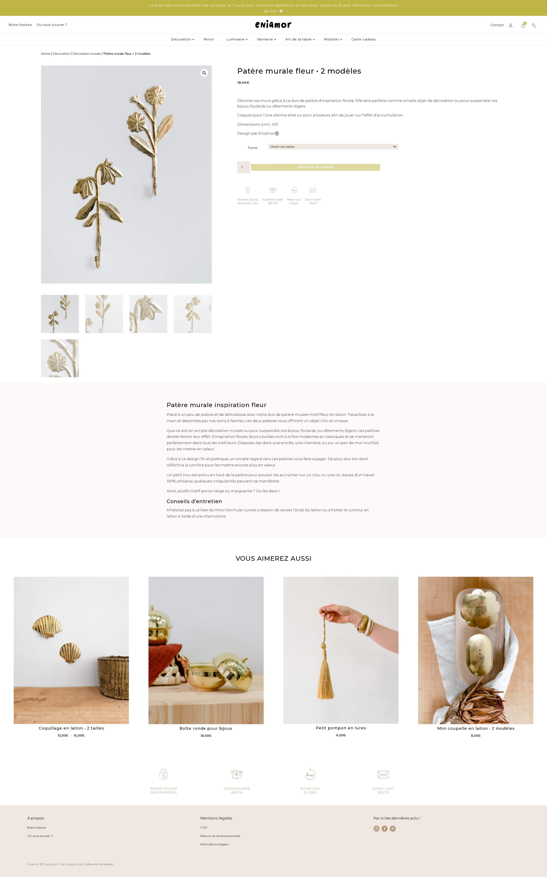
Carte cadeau (363, 39)
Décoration (181, 39)
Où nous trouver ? (52, 25)
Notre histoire (20, 25)
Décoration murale (87, 54)
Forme (252, 148)
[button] (204, 73)
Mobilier (331, 39)
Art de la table (298, 39)
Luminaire (235, 39)
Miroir (209, 39)
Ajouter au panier (316, 167)
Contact (497, 25)
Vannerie (265, 39)
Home (45, 54)
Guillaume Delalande (98, 864)
